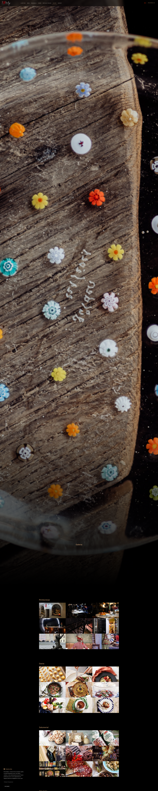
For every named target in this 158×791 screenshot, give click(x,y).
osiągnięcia (34, 3)
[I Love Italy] (6, 3)
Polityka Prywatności (8, 781)
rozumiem (7, 786)
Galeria (54, 3)
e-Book (39, 3)
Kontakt (60, 3)
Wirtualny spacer (47, 3)
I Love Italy (23, 3)
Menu (28, 3)
